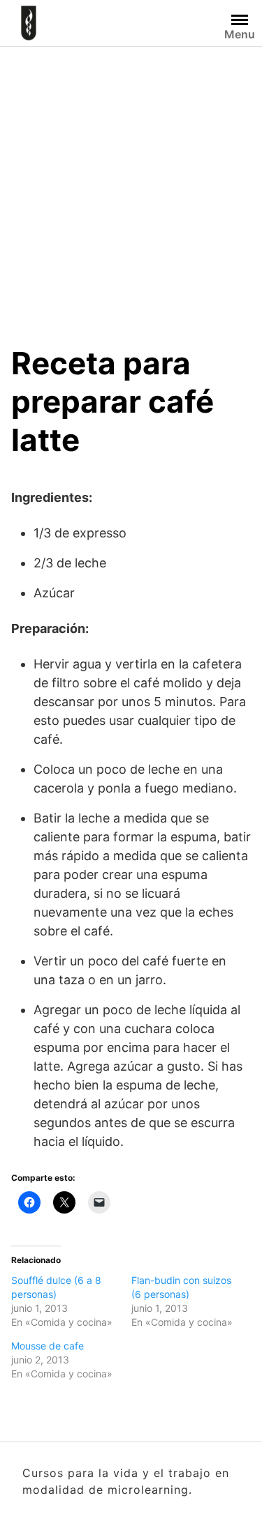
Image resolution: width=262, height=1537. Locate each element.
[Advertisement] (131, 184)
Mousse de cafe (47, 1346)
